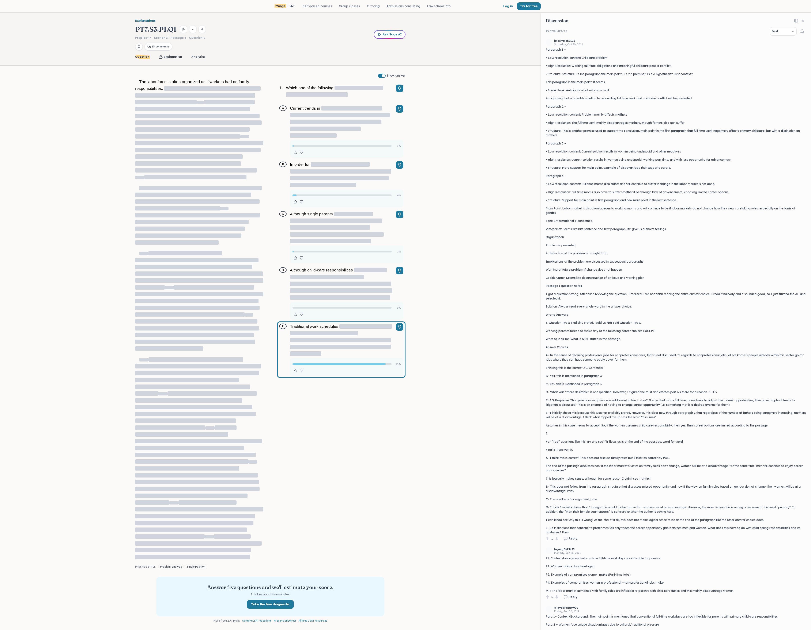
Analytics (198, 57)
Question (142, 57)
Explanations (145, 21)
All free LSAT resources (313, 620)
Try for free (529, 6)
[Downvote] (557, 538)
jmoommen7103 (564, 40)
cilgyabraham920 (566, 607)
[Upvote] (547, 538)
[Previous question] (183, 29)
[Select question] (193, 29)
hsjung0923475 (564, 549)
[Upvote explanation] (295, 152)
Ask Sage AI (392, 34)
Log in (508, 6)
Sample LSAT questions (256, 620)
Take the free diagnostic (270, 604)
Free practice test (285, 620)
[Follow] (802, 31)
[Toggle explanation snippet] (399, 88)
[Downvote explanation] (301, 152)
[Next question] (202, 29)
